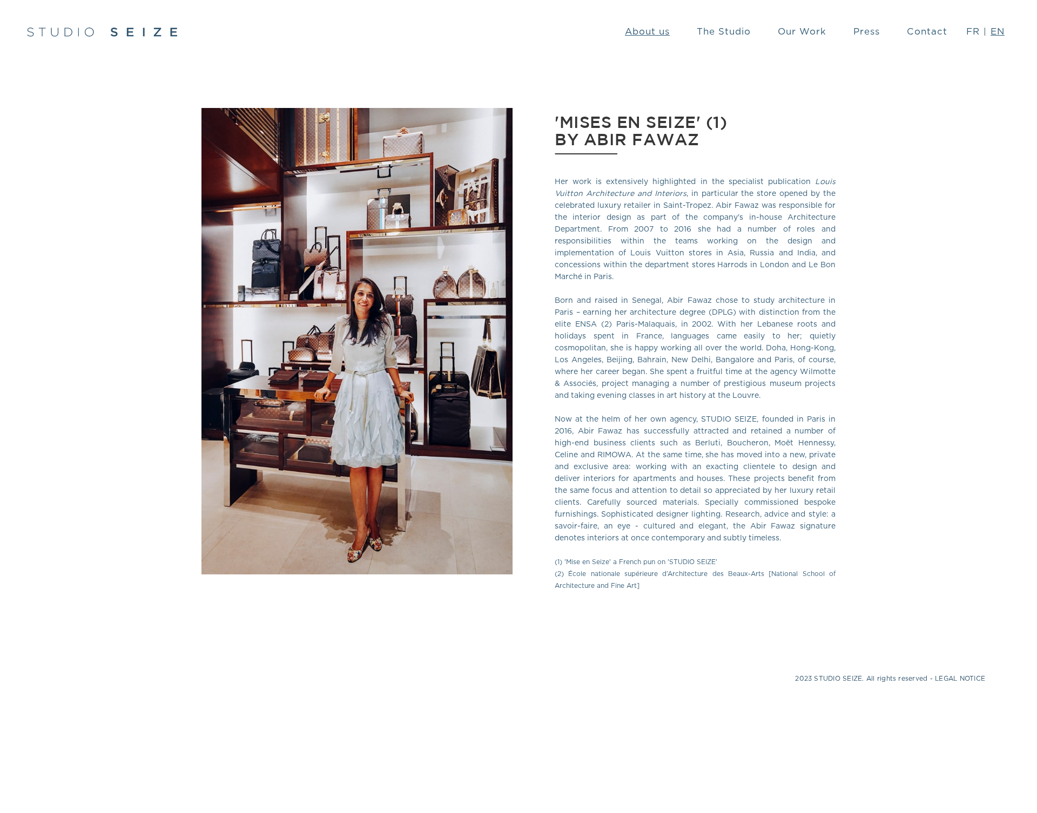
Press (866, 31)
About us (647, 31)
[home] (102, 32)
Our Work (802, 31)
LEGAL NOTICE (960, 678)
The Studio (724, 31)
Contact (927, 31)
